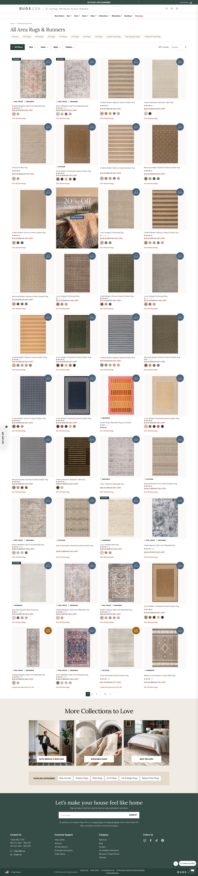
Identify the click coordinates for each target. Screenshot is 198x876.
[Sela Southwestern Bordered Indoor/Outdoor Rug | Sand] (77, 518)
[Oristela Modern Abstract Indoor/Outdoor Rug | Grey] (121, 79)
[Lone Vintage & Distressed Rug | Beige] (77, 273)
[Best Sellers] (146, 743)
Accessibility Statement (109, 850)
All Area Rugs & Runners (24, 23)
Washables (116, 16)
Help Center (60, 840)
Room (84, 16)
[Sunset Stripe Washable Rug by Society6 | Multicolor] (121, 395)
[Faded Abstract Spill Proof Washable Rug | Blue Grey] (165, 518)
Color (76, 16)
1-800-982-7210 (17, 840)
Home (12, 23)
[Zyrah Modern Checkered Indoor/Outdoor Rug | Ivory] (165, 395)
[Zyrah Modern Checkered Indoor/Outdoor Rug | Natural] (165, 583)
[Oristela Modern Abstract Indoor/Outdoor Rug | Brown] (121, 144)
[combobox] (179, 47)
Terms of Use (84, 870)
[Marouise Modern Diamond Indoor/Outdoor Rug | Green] (165, 334)
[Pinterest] (162, 840)
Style (93, 16)
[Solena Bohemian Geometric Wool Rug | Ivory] (165, 79)
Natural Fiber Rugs (150, 778)
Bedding (127, 16)
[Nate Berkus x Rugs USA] (51, 743)
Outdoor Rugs (81, 778)
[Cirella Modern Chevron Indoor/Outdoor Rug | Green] (121, 273)
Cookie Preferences (112, 873)
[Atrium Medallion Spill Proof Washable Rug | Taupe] (33, 518)
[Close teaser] (6, 427)
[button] (18, 47)
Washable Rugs (99, 759)
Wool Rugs (97, 778)
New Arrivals (65, 778)
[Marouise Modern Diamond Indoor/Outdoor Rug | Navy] (33, 456)
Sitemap (102, 857)
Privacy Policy (94, 870)
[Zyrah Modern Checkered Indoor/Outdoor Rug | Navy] (77, 395)
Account (58, 843)
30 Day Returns (61, 847)
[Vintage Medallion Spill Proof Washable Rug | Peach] (33, 648)
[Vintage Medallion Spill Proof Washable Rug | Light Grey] (77, 583)
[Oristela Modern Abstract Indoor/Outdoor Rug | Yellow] (33, 334)
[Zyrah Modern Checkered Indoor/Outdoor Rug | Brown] (77, 144)
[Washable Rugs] (99, 743)
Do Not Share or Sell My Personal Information (131, 870)
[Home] (30, 9)
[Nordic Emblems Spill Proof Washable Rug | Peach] (121, 583)
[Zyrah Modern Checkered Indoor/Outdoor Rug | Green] (77, 334)
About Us (103, 840)
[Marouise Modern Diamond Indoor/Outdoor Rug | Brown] (33, 273)
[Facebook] (150, 840)
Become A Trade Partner (109, 854)
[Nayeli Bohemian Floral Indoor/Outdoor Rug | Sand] (165, 456)
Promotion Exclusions (64, 850)
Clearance (139, 16)
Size (68, 16)
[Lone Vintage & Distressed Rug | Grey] (165, 273)
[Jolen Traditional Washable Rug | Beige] (121, 456)
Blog (101, 843)
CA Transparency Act (108, 870)
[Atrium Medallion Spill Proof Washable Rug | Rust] (77, 648)
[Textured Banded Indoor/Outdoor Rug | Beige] (121, 648)
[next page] (110, 694)
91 (105, 694)
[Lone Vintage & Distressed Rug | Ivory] (121, 209)
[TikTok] (156, 840)
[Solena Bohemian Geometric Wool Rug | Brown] (77, 456)
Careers (102, 847)
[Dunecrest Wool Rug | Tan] (33, 144)
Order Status (60, 854)
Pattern (69, 47)
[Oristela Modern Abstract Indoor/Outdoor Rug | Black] (165, 209)
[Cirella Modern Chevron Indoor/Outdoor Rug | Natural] (33, 209)
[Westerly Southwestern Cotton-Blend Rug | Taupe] (165, 648)
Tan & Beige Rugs (129, 778)
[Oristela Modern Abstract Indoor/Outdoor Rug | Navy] (121, 334)
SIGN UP (133, 815)
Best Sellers (59, 16)
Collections (103, 16)
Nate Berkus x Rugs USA (51, 759)
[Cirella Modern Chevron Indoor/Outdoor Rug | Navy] (33, 395)
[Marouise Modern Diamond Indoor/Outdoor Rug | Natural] (165, 144)
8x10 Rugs (112, 778)
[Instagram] (144, 840)
